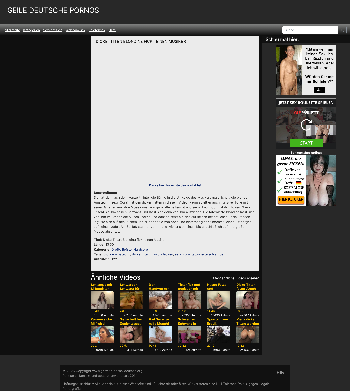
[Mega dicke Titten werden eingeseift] (247, 334)
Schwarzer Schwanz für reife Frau (130, 289)
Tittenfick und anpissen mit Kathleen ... (189, 289)
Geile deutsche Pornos (53, 10)
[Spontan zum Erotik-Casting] (218, 334)
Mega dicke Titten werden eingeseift (247, 323)
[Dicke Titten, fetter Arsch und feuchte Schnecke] (247, 300)
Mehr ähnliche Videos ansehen (236, 278)
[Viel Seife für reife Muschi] (160, 334)
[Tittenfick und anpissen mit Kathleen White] (189, 300)
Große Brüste (121, 249)
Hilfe (112, 30)
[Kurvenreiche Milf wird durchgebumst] (102, 334)
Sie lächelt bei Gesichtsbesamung (131, 323)
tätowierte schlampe (207, 254)
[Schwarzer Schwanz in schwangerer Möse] (189, 334)
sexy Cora (119, 202)
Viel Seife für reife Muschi (159, 321)
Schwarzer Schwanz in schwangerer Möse (188, 325)
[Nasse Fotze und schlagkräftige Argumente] (218, 300)
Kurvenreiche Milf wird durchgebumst (102, 325)
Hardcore (140, 249)
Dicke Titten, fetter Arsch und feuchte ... (246, 291)
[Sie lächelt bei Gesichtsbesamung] (131, 334)
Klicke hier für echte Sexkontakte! (175, 185)
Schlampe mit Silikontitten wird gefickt (101, 289)
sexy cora (182, 254)
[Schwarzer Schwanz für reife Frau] (131, 300)
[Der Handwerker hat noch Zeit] (160, 300)
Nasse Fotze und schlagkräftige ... (218, 291)
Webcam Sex (75, 30)
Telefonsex (97, 30)
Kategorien (31, 30)
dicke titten (140, 254)
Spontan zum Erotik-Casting (217, 323)
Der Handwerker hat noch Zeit (159, 289)
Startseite (12, 30)
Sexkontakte (52, 30)
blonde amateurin (117, 254)
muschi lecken (162, 254)
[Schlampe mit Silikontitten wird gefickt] (102, 300)
